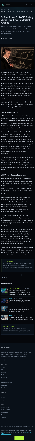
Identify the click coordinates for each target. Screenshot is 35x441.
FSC (2, 9)
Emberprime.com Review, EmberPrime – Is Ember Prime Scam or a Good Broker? (21, 318)
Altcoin (7, 9)
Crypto (3, 367)
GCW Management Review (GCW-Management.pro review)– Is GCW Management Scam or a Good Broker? (20, 292)
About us (3, 394)
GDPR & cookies (5, 409)
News (24, 275)
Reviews (3, 375)
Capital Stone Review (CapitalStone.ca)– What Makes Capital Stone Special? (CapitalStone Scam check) (20, 309)
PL (18, 359)
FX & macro (4, 385)
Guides (3, 380)
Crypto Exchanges (15, 275)
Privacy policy (5, 407)
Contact (3, 397)
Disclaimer (4, 414)
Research (3, 372)
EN (3, 359)
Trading (4, 277)
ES (10, 359)
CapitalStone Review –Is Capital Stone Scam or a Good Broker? (20, 301)
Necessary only (7, 437)
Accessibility (4, 412)
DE (6, 359)
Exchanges (4, 377)
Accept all (19, 437)
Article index (4, 400)
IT (14, 359)
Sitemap (3, 417)
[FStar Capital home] (5, 4)
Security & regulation (6, 382)
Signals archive (5, 387)
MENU (31, 4)
